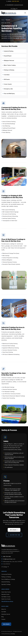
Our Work (3, 611)
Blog (2, 616)
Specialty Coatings (5, 584)
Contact (3, 619)
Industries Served (5, 614)
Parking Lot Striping (6, 576)
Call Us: (13, 1)
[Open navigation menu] (25, 12)
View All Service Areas (7, 601)
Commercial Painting (6, 574)
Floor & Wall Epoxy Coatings (8, 579)
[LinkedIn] (15, 8)
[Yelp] (16, 8)
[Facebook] (11, 8)
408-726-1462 (7, 556)
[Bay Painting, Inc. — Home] (8, 13)
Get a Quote (13, 529)
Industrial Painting (5, 581)
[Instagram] (13, 8)
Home (2, 19)
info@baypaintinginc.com (9, 559)
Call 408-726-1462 (15, 535)
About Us (3, 609)
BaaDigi (13, 633)
